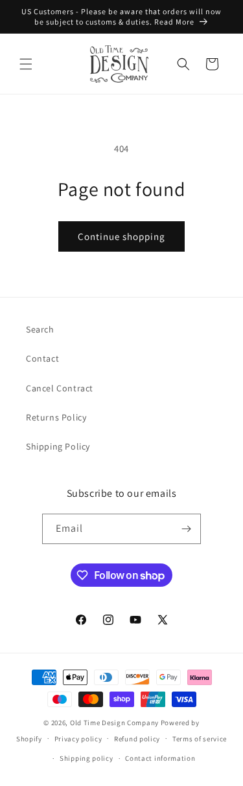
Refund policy (137, 738)
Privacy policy (78, 738)
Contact (42, 358)
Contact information (160, 758)
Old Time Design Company (114, 722)
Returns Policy (56, 417)
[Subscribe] (186, 529)
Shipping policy (86, 758)
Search (40, 329)
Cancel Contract (59, 388)
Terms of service (199, 738)
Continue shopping (121, 236)
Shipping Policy (58, 446)
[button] (26, 64)
